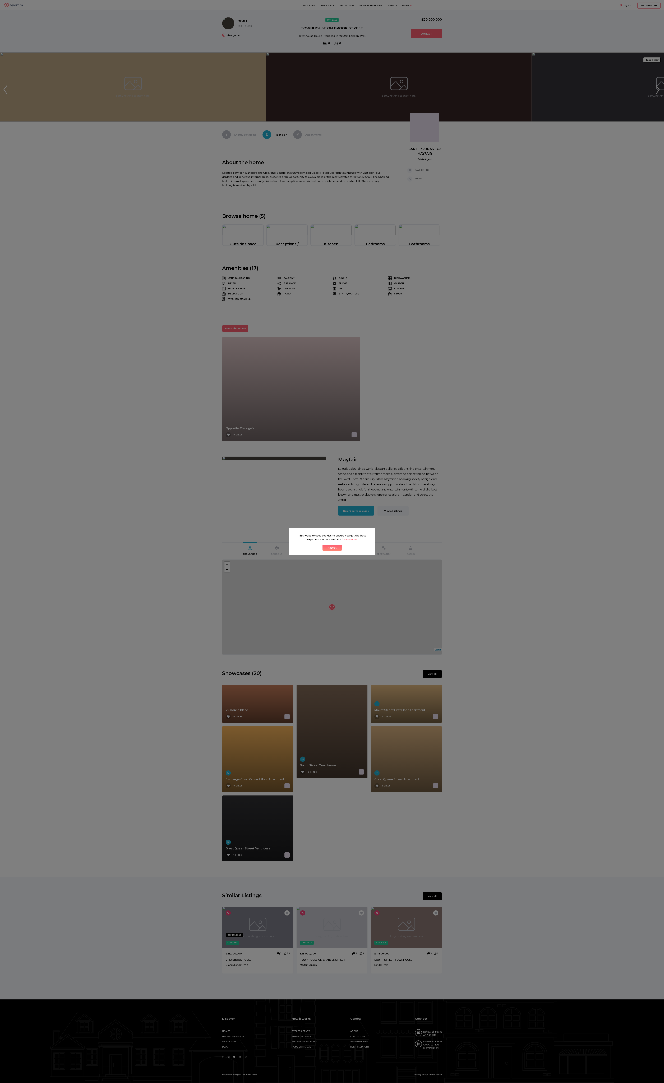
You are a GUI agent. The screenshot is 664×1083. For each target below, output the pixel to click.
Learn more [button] (349, 539)
